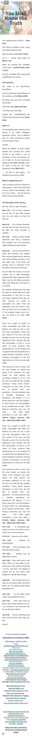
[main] (16, 18)
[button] (2, 2)
